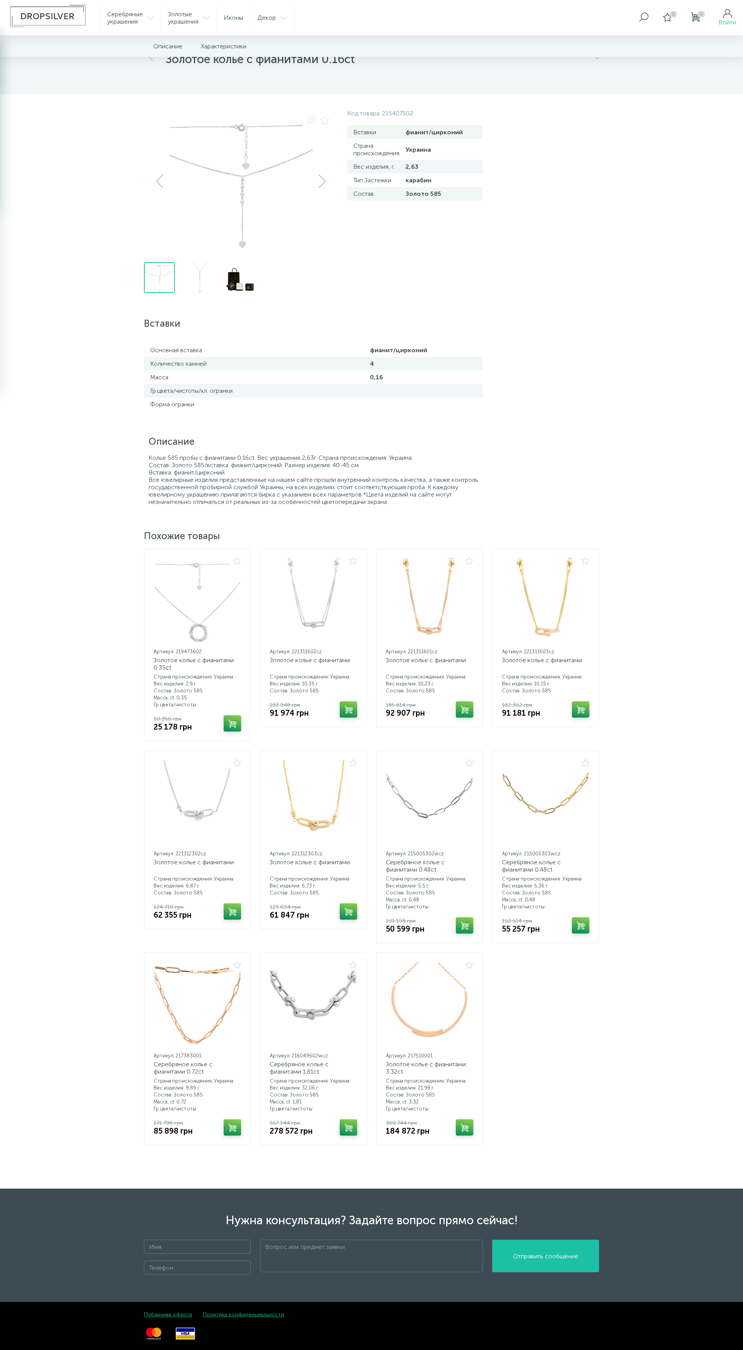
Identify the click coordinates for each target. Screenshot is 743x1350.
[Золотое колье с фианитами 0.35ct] (197, 601)
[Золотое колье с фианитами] (313, 601)
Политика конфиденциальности (243, 1314)
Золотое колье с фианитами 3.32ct (426, 1067)
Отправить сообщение (545, 1256)
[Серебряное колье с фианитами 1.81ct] (313, 1005)
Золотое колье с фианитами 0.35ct (194, 663)
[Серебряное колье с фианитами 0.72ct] (197, 1005)
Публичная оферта (168, 1314)
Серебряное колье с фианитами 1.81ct (299, 1067)
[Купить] (232, 723)
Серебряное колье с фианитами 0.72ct (183, 1067)
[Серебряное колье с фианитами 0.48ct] (429, 803)
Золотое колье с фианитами (310, 660)
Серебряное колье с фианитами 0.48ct (415, 865)
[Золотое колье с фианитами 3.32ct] (429, 1005)
